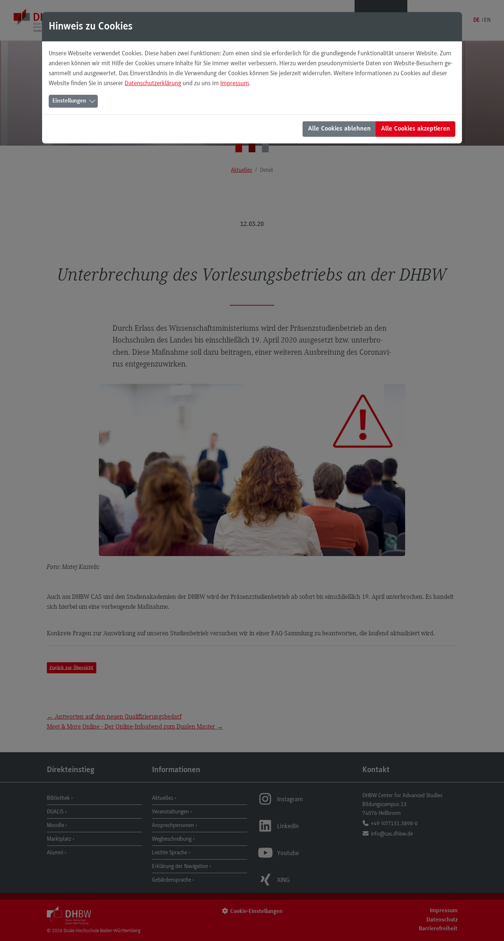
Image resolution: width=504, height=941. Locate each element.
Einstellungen (69, 101)
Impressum (234, 83)
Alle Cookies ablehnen (339, 129)
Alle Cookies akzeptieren (415, 129)
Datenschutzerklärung (153, 83)
